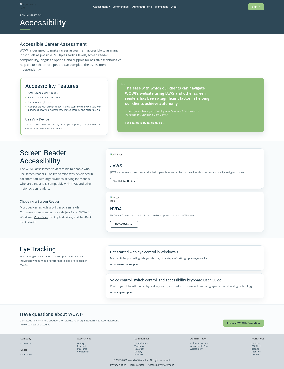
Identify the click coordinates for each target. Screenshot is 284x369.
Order (174, 6)
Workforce (139, 346)
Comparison (83, 351)
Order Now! (26, 354)
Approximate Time (199, 346)
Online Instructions (199, 343)
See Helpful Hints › (124, 181)
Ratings (255, 348)
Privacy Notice (118, 364)
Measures (82, 348)
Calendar (255, 343)
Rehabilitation (141, 343)
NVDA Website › (124, 224)
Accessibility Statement (161, 364)
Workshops (161, 6)
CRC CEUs (256, 346)
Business (138, 354)
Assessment (100, 6)
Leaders (255, 354)
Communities (121, 6)
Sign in (256, 6)
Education (139, 348)
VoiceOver (41, 217)
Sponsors (256, 351)
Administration (141, 6)
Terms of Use (137, 364)
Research (81, 346)
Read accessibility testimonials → (145, 122)
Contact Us (25, 343)
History (80, 343)
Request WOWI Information (243, 323)
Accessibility (196, 348)
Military (138, 351)
